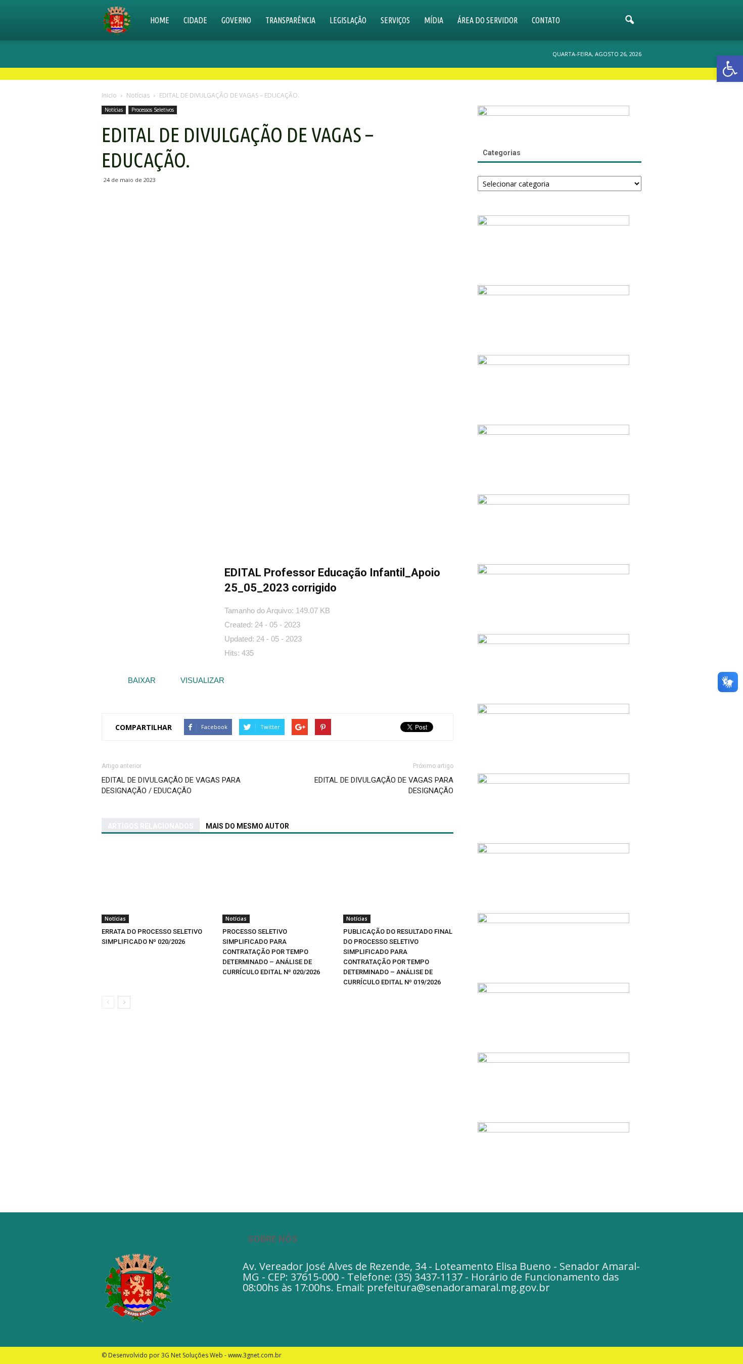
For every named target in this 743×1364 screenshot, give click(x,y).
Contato (546, 20)
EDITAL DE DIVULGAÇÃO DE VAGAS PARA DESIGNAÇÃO (383, 785)
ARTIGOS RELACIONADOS (151, 826)
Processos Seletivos (152, 109)
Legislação (348, 20)
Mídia (433, 20)
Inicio (109, 95)
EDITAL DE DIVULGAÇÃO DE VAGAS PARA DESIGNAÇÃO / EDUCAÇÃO (171, 785)
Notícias (114, 109)
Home (159, 20)
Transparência (290, 20)
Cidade (195, 20)
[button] (629, 20)
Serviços (395, 20)
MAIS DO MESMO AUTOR (247, 826)
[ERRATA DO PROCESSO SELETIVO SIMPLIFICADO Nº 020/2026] (157, 885)
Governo (236, 20)
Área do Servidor (487, 20)
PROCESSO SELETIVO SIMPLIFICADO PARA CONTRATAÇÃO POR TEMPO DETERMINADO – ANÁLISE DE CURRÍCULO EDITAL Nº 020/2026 (271, 952)
